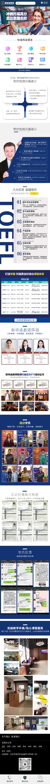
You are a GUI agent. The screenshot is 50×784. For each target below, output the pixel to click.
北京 (3, 746)
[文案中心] (30, 60)
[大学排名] (19, 49)
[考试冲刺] (42, 48)
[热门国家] (7, 49)
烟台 (35, 746)
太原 (14, 746)
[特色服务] (7, 59)
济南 (40, 746)
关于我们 (6, 736)
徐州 (29, 746)
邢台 (24, 746)
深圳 (8, 746)
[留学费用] (30, 48)
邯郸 (19, 746)
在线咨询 (40, 781)
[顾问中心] (19, 60)
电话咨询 (10, 781)
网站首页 (25, 781)
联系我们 (15, 736)
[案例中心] (42, 59)
